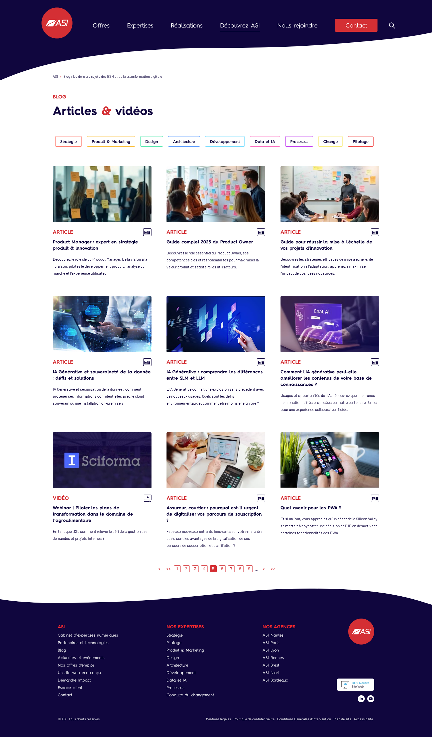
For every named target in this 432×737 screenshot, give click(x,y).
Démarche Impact (74, 680)
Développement (225, 141)
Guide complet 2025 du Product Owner (209, 242)
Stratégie (68, 141)
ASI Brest (270, 665)
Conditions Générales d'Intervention (304, 719)
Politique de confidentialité (254, 719)
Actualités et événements (81, 657)
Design (151, 141)
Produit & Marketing (111, 141)
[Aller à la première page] (159, 568)
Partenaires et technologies (83, 642)
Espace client (70, 687)
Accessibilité (363, 719)
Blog (62, 650)
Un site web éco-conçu (79, 672)
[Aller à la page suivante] (264, 568)
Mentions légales (218, 719)
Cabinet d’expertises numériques (88, 635)
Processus (299, 141)
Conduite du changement (190, 695)
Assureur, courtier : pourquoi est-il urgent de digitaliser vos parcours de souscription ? (214, 514)
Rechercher (392, 25)
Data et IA (265, 141)
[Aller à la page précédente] (168, 568)
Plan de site (342, 719)
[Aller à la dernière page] (273, 568)
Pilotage (360, 141)
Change (330, 141)
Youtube (370, 698)
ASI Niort (271, 672)
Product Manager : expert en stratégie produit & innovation (95, 245)
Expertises (140, 25)
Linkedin (361, 698)
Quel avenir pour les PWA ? (310, 508)
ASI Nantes (273, 635)
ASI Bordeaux (275, 680)
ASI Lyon (270, 650)
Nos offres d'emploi (76, 665)
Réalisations (186, 25)
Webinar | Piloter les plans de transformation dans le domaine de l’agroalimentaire (93, 514)
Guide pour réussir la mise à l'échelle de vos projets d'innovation (326, 245)
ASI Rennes (273, 657)
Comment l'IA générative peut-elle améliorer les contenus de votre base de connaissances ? (326, 378)
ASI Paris (270, 642)
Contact (356, 25)
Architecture (184, 141)
